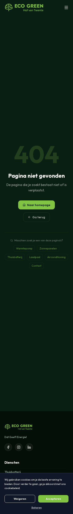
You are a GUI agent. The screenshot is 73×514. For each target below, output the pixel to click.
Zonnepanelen (48, 248)
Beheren (36, 507)
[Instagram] (18, 447)
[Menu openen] (66, 7)
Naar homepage (38, 205)
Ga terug (38, 217)
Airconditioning (56, 257)
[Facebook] (8, 447)
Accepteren (53, 498)
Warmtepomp (24, 248)
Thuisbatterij (14, 257)
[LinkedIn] (29, 447)
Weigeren (20, 498)
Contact (36, 265)
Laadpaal (34, 257)
